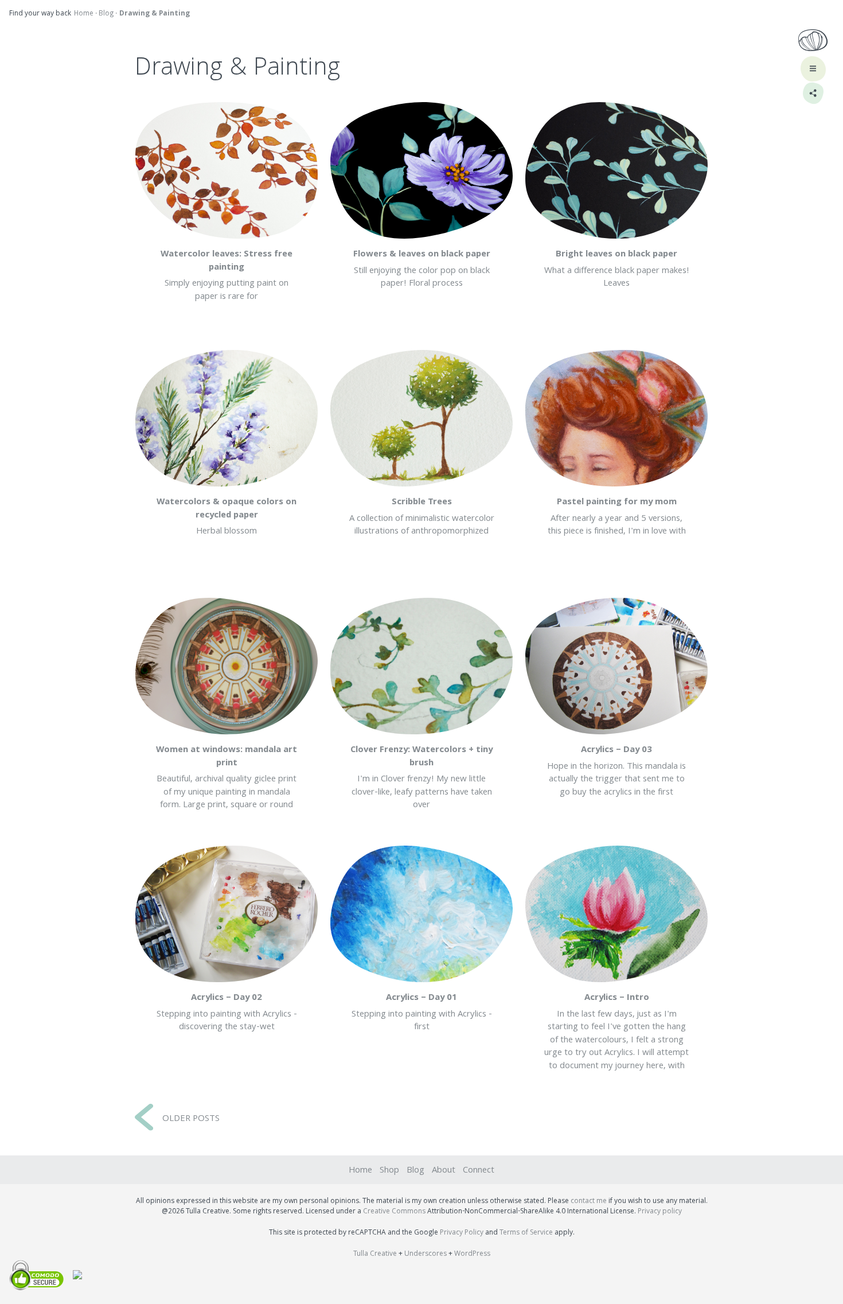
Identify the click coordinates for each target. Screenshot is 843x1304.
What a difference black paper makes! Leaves (616, 269)
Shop (389, 1170)
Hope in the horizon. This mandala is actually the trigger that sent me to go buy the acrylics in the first (616, 771)
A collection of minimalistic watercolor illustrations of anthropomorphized (421, 517)
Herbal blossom (226, 517)
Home (83, 14)
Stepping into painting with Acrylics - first (422, 1013)
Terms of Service (526, 1233)
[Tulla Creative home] (813, 42)
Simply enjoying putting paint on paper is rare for (226, 276)
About (443, 1170)
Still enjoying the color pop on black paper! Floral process (421, 269)
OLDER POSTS (191, 1119)
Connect (478, 1170)
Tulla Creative (375, 1254)
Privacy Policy (461, 1233)
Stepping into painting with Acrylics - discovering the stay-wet (227, 1013)
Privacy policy (660, 1212)
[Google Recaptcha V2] (73, 1277)
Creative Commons (394, 1212)
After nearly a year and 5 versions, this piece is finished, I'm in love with (617, 517)
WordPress (472, 1254)
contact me (589, 1202)
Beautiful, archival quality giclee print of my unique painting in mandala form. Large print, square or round (226, 778)
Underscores (425, 1254)
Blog (106, 14)
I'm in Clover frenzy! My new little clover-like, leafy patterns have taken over (421, 778)
